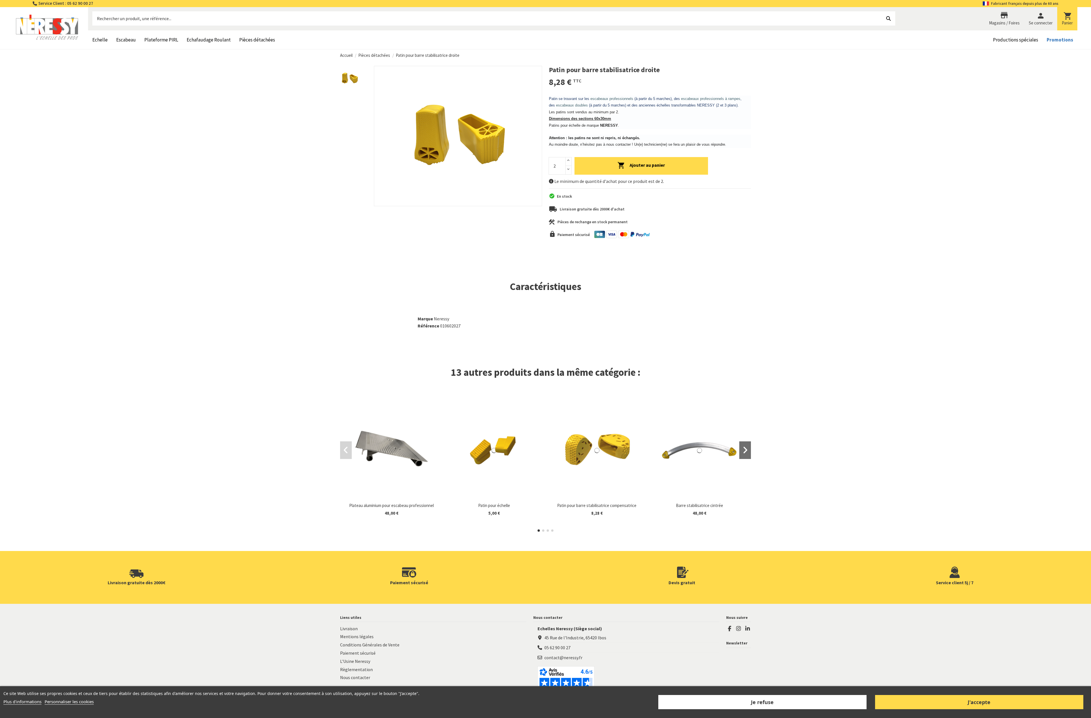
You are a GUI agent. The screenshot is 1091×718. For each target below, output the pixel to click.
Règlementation (356, 669)
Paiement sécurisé (358, 653)
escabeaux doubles (572, 105)
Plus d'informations (22, 701)
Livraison (349, 628)
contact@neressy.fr (563, 657)
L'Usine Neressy (355, 661)
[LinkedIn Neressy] (747, 628)
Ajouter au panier (647, 165)
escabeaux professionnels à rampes (710, 99)
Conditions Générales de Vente (369, 645)
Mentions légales (357, 636)
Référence (428, 326)
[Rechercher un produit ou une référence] (888, 18)
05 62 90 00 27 (557, 647)
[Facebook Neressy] (729, 628)
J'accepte (979, 702)
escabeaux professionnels (611, 99)
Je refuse (762, 702)
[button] (539, 530)
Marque (425, 319)
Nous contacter (355, 677)
